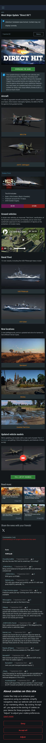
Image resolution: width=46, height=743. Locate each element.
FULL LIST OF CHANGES (23, 477)
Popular (8, 554)
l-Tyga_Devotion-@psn (10, 590)
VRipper (5, 607)
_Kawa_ (5, 671)
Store (34, 206)
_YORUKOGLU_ (8, 567)
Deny (23, 723)
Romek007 (6, 655)
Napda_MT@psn (8, 648)
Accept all (23, 730)
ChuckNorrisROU (8, 559)
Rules (7, 550)
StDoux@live (7, 600)
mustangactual (10, 681)
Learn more (8, 716)
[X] (3, 530)
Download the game (23, 69)
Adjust (23, 737)
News (38, 34)
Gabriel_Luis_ (9, 580)
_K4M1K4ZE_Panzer (9, 623)
